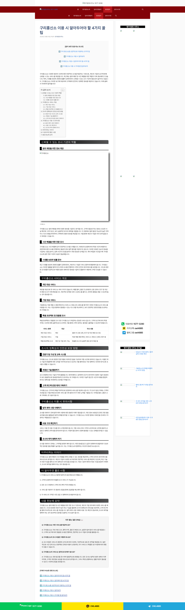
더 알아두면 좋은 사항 (49, 132)
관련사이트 (117, 9)
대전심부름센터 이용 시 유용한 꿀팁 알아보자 (144, 418)
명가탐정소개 (86, 9)
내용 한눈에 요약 (47, 135)
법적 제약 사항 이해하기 (52, 123)
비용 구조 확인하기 (51, 125)
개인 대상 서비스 (50, 105)
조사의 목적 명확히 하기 (53, 127)
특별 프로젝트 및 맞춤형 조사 (54, 109)
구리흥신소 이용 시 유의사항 (51, 121)
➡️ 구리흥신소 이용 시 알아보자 (74, 56)
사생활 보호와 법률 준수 (52, 100)
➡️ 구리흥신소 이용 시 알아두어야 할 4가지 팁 (74, 61)
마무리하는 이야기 (48, 130)
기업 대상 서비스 (51, 107)
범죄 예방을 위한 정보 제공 (52, 95)
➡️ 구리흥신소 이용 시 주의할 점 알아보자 (74, 66)
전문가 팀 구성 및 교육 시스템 (53, 114)
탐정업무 (107, 9)
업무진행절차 (97, 9)
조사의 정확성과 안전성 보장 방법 (52, 111)
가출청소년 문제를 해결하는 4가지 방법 (144, 369)
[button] (142, 9)
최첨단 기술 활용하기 (52, 116)
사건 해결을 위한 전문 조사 (53, 97)
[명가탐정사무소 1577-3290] (49, 9)
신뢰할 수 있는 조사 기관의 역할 (52, 93)
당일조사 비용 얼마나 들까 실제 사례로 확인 (144, 353)
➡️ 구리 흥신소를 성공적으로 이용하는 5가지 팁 (74, 51)
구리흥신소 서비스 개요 (49, 102)
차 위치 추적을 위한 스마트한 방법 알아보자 (144, 402)
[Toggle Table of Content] (61, 90)
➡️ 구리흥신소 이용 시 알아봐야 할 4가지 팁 (54, 580)
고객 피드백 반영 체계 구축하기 (55, 118)
